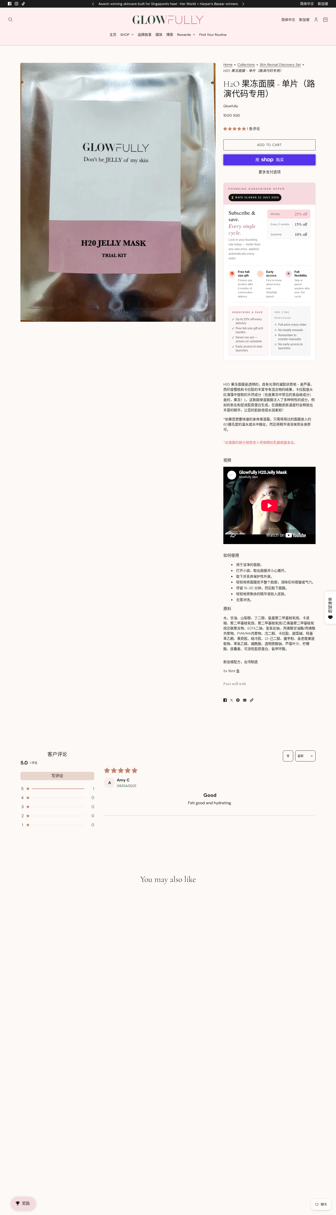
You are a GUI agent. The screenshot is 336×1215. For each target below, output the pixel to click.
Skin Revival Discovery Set (280, 65)
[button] (235, 128)
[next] (243, 4)
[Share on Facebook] (225, 700)
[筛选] (288, 755)
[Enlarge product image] (117, 192)
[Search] (10, 19)
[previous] (93, 4)
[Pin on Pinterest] (238, 700)
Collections (246, 65)
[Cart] (325, 19)
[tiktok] (23, 3)
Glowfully (230, 106)
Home (227, 65)
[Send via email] (244, 700)
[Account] (316, 19)
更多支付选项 (270, 172)
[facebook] (9, 3)
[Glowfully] (168, 19)
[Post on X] (231, 700)
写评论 (57, 775)
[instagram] (16, 3)
